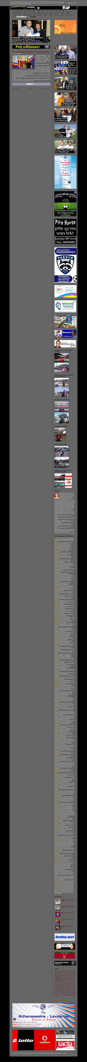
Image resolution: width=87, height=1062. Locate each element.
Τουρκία (56, 996)
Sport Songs (67, 980)
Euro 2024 (59, 974)
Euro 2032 (69, 974)
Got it (75, 3)
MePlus (58, 977)
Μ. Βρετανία (58, 990)
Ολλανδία (63, 992)
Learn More (70, 3)
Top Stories (56, 981)
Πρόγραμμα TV (61, 995)
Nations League (67, 979)
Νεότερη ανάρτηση (16, 88)
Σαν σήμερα (66, 995)
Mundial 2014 (72, 976)
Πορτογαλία (72, 994)
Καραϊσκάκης (65, 986)
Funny (70, 975)
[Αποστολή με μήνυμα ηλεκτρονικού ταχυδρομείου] (27, 84)
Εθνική (59, 984)
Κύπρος (67, 987)
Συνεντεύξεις (72, 995)
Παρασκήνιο (56, 994)
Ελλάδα (68, 984)
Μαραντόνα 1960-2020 (64, 991)
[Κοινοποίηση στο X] (29, 84)
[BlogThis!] (28, 84)
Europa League (65, 975)
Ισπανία (18, 10)
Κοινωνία (69, 986)
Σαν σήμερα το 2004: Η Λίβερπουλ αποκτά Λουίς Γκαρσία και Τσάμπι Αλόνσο (67, 926)
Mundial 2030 (72, 978)
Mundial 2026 (67, 978)
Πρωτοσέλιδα (56, 995)
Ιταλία (61, 986)
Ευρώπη (73, 984)
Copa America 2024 (71, 971)
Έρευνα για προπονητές (64, 981)
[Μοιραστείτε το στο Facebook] (31, 84)
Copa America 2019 (64, 971)
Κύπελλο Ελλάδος (59, 987)
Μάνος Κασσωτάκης (67, 990)
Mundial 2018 (56, 978)
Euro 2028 (64, 974)
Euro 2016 (71, 973)
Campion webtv (65, 970)
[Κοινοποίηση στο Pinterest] (32, 84)
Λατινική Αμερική (71, 988)
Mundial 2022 (62, 978)
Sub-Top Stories (72, 980)
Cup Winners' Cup (61, 973)
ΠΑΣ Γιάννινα (70, 992)
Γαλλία (69, 982)
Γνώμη (55, 984)
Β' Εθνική (14, 13)
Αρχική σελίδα (30, 88)
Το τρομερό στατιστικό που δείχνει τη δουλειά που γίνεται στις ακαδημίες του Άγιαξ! (67, 900)
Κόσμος (73, 986)
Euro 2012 (66, 973)
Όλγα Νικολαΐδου (72, 981)
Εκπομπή (63, 984)
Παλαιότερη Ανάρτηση (46, 88)
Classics (59, 971)
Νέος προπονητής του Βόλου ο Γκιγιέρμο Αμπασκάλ (30, 52)
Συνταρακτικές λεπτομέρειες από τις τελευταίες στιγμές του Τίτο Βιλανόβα (67, 906)
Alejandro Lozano (57, 970)
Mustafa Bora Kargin (58, 979)
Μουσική (71, 991)
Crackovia (55, 973)
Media (14, 16)
